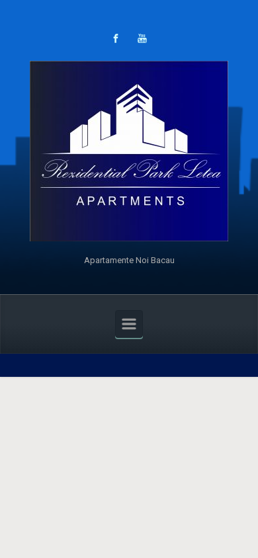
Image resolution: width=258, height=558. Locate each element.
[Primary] (129, 324)
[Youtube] (142, 38)
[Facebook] (115, 38)
